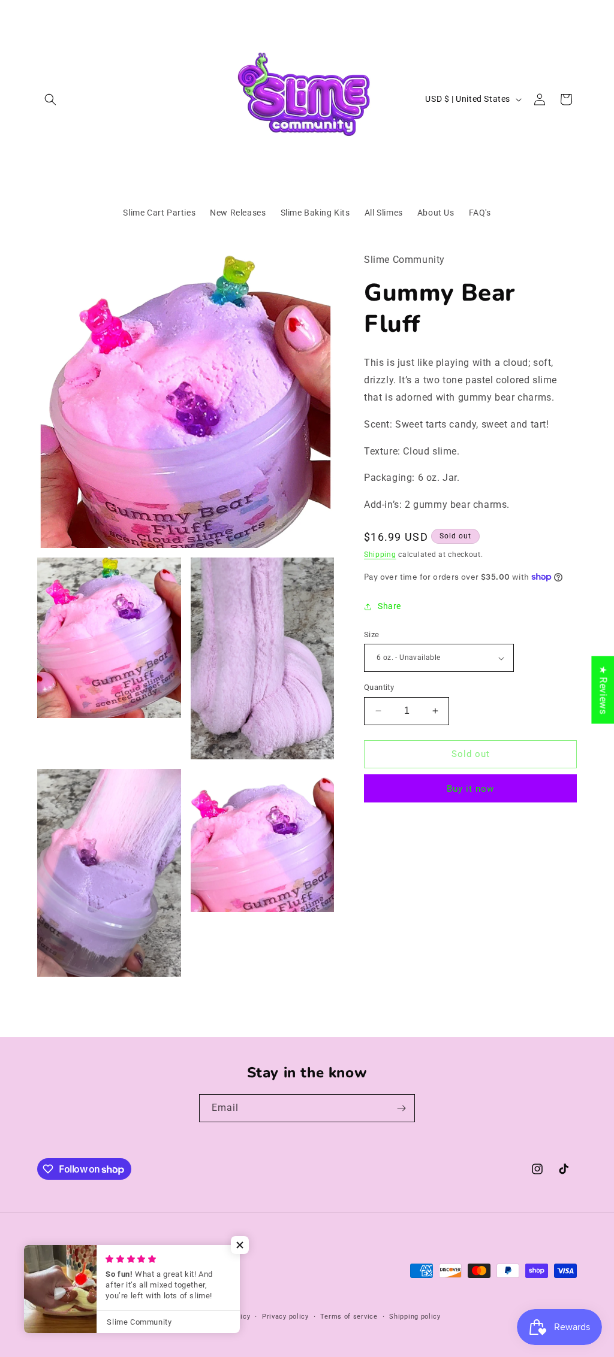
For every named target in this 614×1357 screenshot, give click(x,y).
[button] (50, 99)
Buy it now (470, 788)
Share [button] (389, 606)
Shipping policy (415, 1316)
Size (372, 634)
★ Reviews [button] (603, 689)
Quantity (379, 687)
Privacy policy (285, 1316)
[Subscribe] (401, 1108)
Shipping (380, 554)
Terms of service (348, 1316)
